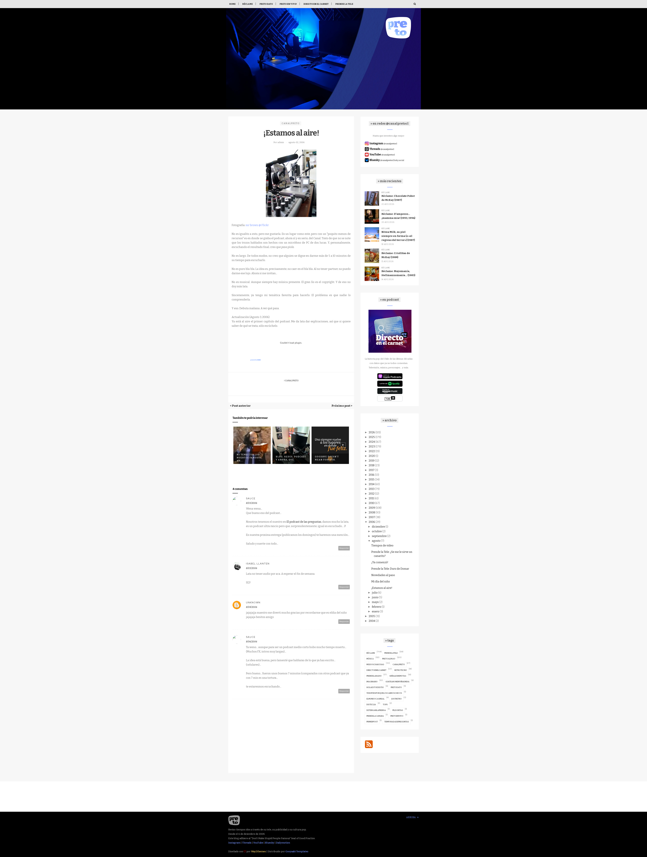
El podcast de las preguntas (304, 521)
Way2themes (258, 851)
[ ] (316, 457)
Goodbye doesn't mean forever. (288, 458)
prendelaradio (374, 676)
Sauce (250, 498)
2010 (372, 503)
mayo (375, 602)
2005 (372, 616)
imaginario (372, 682)
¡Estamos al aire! (381, 588)
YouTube (258, 842)
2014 (371, 484)
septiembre (379, 536)
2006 (372, 522)
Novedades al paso (383, 575)
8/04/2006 (251, 607)
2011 (371, 498)
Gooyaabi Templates (296, 851)
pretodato (396, 687)
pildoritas (397, 710)
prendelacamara (375, 716)
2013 (371, 489)
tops (385, 704)
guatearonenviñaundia (397, 682)
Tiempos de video (382, 545)
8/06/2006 (251, 641)
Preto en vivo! (288, 4)
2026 (372, 432)
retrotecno (400, 670)
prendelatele (391, 653)
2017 (371, 470)
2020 (372, 456)
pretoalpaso (388, 659)
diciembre (378, 526)
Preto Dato (266, 4)
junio (375, 597)
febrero (376, 606)
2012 (371, 493)
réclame (370, 653)
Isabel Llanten (258, 563)
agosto (376, 540)
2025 (372, 437)
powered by (255, 360)
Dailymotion (283, 842)
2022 (372, 451)
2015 (371, 479)
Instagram (234, 842)
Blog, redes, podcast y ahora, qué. (252, 458)
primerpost (372, 722)
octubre (377, 531)
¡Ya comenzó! (379, 562)
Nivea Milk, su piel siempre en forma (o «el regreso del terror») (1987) (398, 236)
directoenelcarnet (376, 670)
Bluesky (269, 842)
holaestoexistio (375, 687)
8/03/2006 (251, 503)
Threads (246, 842)
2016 (371, 474)
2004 (372, 621)
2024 (372, 441)
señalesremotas (397, 676)
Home (232, 4)
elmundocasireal (375, 699)
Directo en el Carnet (316, 4)
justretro (396, 699)
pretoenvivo (396, 716)
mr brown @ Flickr (257, 225)
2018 (371, 465)
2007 (372, 517)
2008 (372, 512)
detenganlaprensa (376, 710)
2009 (372, 507)
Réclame (247, 4)
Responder (344, 548)
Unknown (253, 602)
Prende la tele (344, 4)
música (370, 659)
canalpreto (291, 123)
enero (375, 611)
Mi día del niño (380, 581)
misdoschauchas (375, 664)
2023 (372, 446)
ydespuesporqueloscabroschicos (384, 693)
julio (375, 592)
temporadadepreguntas (396, 722)
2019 (371, 460)
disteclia (371, 704)
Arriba (411, 817)
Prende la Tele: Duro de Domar (390, 568)
